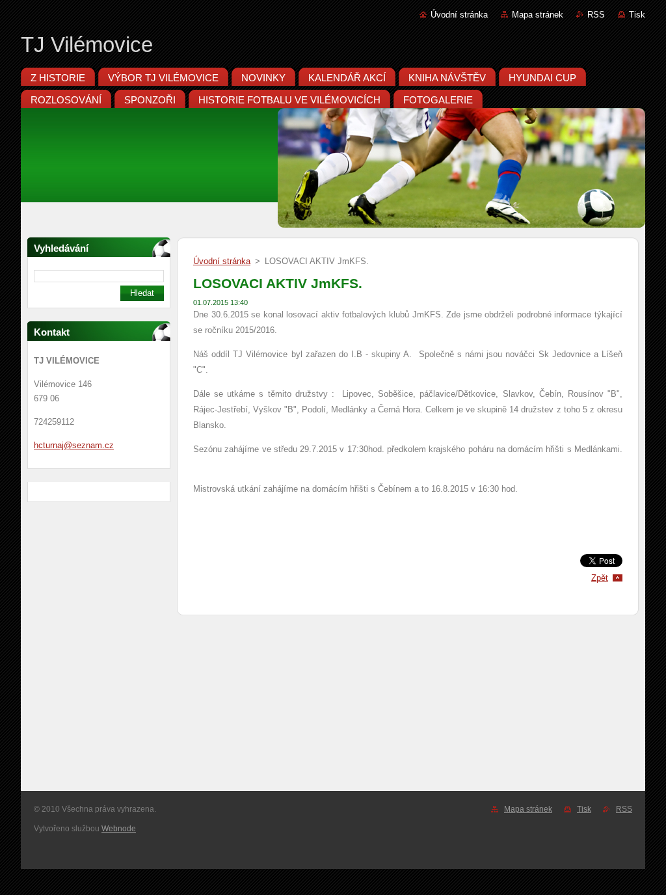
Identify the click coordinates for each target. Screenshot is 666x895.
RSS (596, 15)
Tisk (637, 15)
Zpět (599, 578)
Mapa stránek (537, 15)
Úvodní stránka (459, 15)
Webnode (118, 828)
